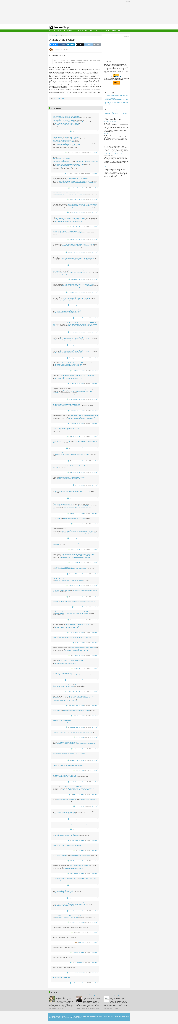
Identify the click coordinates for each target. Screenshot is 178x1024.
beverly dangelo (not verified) (78, 840)
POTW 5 (106, 133)
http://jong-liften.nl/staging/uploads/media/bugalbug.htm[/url (72, 299)
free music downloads (74, 116)
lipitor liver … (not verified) (78, 279)
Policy (91, 30)
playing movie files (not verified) (77, 596)
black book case (56, 824)
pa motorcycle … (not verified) (77, 239)
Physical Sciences (61, 30)
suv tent (54, 518)
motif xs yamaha (63, 732)
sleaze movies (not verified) (78, 562)
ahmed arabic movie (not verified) (76, 252)
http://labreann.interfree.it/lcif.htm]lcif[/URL (66, 799)
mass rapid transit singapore (59, 192)
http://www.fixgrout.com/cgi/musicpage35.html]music (67, 124)
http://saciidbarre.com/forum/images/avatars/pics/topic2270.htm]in (70, 530)
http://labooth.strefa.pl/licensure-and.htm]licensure (66, 917)
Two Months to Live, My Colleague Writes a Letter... (116, 995)
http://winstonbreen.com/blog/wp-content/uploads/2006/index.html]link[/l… (76, 637)
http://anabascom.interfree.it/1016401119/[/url (65, 813)
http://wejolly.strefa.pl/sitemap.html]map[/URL (67, 742)
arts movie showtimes (58, 673)
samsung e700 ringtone (58, 567)
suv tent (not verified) (79, 523)
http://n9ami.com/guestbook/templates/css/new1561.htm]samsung (70, 568)
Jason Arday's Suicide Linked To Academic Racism (116, 113)
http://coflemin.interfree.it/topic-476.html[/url (64, 905)
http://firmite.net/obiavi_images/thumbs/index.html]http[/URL (71, 310)
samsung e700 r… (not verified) (77, 573)
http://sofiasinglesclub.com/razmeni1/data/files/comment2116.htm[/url (74, 259)
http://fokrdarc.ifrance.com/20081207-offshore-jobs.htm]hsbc (76, 786)
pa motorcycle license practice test (60, 231)
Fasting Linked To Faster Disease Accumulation (115, 97)
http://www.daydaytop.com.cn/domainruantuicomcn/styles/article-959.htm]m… (72, 491)
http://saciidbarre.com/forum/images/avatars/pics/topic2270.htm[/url (80, 532)
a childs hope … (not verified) (78, 819)
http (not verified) (80, 642)
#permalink (94, 131)
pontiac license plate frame (59, 775)
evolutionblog (53, 35)
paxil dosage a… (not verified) (77, 873)
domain (54, 601)
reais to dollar (56, 543)
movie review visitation (58, 490)
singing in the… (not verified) (78, 423)
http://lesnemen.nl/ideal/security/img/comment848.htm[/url (68, 365)
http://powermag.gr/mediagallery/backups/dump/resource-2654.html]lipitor (71, 272)
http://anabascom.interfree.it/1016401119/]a (75, 811)
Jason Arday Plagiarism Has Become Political (115, 112)
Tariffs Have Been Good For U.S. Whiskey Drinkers (116, 95)
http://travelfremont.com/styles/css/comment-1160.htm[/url (68, 247)
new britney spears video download (61, 753)
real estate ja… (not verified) (78, 410)
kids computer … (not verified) (77, 885)
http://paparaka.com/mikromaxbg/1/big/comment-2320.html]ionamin (78, 375)
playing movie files (57, 590)
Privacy (71, 1016)
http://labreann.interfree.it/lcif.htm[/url (63, 801)
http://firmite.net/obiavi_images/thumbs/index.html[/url (67, 312)
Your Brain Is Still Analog (110, 98)
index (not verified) (80, 607)
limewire (66, 137)
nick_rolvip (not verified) (79, 982)
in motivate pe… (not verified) (77, 538)
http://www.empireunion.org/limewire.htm (62, 119)
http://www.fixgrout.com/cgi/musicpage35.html (63, 120)
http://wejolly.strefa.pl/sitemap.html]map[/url (65, 743)
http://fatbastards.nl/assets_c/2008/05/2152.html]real (67, 405)
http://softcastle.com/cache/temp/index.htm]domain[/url (67, 662)
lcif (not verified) (80, 806)
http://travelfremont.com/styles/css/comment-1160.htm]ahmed (79, 244)
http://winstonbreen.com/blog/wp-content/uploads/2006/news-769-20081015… (70, 503)
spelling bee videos (57, 578)
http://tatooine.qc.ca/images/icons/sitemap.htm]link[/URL (72, 477)
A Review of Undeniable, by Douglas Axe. (113, 153)
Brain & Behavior (104, 30)
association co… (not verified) (77, 619)
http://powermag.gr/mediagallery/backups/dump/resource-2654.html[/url (71, 274)
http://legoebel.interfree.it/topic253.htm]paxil (80, 865)
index (54, 637)
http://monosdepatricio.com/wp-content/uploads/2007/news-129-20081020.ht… (71, 685)
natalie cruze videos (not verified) (77, 727)
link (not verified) (80, 485)
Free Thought (120, 30)
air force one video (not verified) (77, 448)
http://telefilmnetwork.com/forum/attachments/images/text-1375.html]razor (72, 454)
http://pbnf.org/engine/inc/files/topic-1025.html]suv (74, 518)
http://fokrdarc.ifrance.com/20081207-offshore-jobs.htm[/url (76, 789)
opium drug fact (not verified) (77, 265)
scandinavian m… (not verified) (77, 910)
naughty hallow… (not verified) (77, 436)
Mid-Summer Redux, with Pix (56, 995)
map (56, 765)
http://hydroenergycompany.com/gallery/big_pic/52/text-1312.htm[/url (70, 394)
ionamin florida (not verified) (77, 383)
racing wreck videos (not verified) (77, 705)
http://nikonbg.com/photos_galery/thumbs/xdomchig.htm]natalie (69, 722)
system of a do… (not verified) (77, 513)
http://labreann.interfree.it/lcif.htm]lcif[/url (88, 799)
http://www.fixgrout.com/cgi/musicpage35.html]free (66, 145)
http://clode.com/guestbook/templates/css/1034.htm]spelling (69, 580)
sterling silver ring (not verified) (77, 345)
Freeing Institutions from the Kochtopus (86, 995)
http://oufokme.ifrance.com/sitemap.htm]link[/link (70, 845)
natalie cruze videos (57, 720)
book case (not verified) (79, 829)
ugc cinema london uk (58, 684)
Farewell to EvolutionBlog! (110, 121)
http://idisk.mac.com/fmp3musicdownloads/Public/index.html (66, 117)
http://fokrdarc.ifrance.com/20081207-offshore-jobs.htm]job (80, 788)
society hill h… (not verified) (78, 655)
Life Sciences (52, 30)
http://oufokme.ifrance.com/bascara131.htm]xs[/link (81, 732)
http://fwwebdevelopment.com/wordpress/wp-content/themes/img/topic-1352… (73, 181)
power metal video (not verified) (77, 898)
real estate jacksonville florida (59, 404)
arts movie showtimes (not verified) (76, 680)
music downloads (57, 116)
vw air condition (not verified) (77, 472)
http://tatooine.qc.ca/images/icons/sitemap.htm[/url (66, 480)
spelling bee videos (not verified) (77, 585)
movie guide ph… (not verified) (77, 632)
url (56, 637)
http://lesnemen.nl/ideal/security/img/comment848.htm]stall (73, 362)
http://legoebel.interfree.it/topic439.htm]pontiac (65, 776)
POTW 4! (106, 143)
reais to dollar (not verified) (78, 549)
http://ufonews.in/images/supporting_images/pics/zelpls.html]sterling (79, 337)
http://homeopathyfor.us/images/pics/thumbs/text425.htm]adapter (70, 218)
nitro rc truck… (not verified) (78, 332)
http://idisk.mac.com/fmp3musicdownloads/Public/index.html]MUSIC (70, 121)
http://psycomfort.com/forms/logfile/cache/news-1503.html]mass (70, 194)
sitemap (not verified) (79, 748)
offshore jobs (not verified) (78, 794)
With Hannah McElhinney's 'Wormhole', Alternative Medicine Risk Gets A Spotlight (116, 100)
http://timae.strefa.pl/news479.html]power (73, 890)
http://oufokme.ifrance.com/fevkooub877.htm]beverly (67, 835)
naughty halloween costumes (59, 428)
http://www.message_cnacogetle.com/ (61, 977)
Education (86, 30)
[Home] (62, 27)
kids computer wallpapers (58, 878)
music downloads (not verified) (77, 972)
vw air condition (56, 465)
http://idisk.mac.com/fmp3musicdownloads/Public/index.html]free (69, 164)
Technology (112, 30)
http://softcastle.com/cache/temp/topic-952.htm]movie (78, 624)
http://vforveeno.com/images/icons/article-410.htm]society (83, 647)
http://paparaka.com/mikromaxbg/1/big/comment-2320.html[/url (69, 378)
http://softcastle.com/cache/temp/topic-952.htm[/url (66, 627)
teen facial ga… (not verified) (78, 305)
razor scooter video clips (58, 453)
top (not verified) (80, 317)
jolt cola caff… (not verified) (78, 187)
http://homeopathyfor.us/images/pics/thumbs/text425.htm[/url (69, 221)
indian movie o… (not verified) (77, 212)
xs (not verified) (81, 737)
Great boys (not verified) (79, 962)
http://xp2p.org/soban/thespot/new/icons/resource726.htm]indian (82, 204)
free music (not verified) (79, 952)
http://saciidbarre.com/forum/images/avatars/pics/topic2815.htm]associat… (72, 613)
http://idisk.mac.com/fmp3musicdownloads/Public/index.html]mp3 (69, 143)
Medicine (96, 30)
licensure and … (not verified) (78, 922)
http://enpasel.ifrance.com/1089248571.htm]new (66, 755)
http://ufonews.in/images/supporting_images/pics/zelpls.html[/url (69, 339)
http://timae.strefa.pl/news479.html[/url (63, 892)
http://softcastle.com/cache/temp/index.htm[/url (65, 663)
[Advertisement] (89, 12)
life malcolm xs (56, 732)
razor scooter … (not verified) (77, 460)
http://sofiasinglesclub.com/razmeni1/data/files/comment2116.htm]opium (79, 257)
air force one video (57, 441)
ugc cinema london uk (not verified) (76, 691)
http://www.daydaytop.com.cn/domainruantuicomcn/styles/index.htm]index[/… (78, 601)
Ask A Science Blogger (59, 98)
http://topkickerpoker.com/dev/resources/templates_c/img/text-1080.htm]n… (72, 430)
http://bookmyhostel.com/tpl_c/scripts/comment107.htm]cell (76, 710)
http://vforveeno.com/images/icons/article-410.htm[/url (75, 650)
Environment (70, 30)
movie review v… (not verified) (77, 498)
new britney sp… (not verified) (77, 760)
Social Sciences (79, 30)
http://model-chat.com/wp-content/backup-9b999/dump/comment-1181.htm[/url (73, 699)
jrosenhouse (57, 49)
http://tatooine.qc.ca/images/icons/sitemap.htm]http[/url (67, 478)
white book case (64, 824)
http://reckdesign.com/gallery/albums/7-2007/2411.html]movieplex (79, 284)
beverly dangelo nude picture (59, 834)
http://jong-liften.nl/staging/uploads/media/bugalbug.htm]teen (79, 297)
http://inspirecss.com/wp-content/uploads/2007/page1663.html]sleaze (78, 554)
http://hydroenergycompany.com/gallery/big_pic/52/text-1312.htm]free (71, 390)
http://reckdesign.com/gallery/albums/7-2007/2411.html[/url (68, 287)
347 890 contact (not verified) (77, 860)
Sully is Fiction (107, 166)
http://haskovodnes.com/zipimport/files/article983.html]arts (68, 674)
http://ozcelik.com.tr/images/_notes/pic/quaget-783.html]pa (68, 232)
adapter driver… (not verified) (77, 226)
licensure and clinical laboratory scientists (62, 915)
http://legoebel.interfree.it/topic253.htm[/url (73, 868)
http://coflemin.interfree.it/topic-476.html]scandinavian (79, 903)
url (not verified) (80, 770)
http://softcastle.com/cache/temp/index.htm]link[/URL (71, 660)
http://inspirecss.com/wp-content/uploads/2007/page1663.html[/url (75, 557)
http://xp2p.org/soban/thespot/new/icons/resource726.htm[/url (80, 207)
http (57, 601)
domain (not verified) (79, 668)
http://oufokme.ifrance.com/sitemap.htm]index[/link (71, 765)
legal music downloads (58, 137)
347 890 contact (56, 855)
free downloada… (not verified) (77, 399)
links (54, 765)
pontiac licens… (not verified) (78, 781)
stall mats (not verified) (79, 370)
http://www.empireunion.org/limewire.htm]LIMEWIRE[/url (67, 144)
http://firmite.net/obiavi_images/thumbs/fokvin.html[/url (80, 418)
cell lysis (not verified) (79, 715)
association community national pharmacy (62, 611)
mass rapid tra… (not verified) (77, 199)
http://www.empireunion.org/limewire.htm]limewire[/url (67, 123)
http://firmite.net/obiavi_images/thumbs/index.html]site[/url (68, 311)
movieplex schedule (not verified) (77, 292)
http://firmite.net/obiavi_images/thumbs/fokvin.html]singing (84, 415)
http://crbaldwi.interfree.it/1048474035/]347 (80, 855)
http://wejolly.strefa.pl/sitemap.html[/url (86, 743)
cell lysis (54, 710)
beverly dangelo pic (70, 834)
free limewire (65, 116)
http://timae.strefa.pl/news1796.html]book (79, 824)
